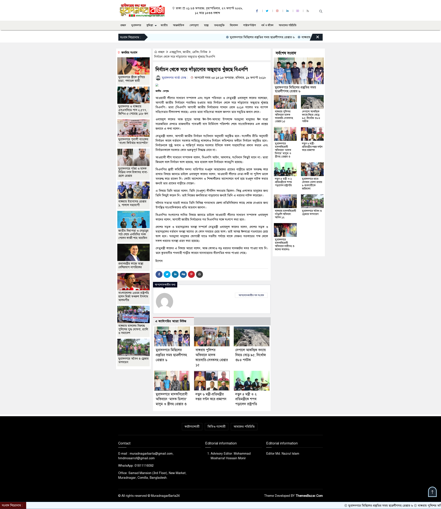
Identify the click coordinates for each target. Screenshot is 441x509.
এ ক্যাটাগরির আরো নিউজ (170, 321)
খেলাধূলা (194, 25)
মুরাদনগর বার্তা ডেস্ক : (174, 78)
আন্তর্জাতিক (178, 25)
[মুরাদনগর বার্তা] (142, 10)
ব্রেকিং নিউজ (199, 52)
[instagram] (278, 11)
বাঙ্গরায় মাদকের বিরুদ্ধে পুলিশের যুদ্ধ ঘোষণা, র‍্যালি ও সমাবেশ (133, 329)
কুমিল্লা (149, 25)
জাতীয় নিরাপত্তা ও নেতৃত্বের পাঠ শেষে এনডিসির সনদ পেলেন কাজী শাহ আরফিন (133, 234)
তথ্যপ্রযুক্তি (219, 25)
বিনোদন (234, 25)
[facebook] (257, 11)
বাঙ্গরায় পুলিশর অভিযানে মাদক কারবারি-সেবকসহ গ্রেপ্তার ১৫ (284, 116)
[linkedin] (288, 11)
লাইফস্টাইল (249, 25)
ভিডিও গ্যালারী (216, 426)
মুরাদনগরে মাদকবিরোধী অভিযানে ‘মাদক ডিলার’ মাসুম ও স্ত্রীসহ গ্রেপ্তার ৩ (171, 399)
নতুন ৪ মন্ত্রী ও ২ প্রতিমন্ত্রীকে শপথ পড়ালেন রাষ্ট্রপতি (246, 399)
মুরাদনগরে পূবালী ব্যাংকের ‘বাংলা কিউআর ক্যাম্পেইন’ (133, 141)
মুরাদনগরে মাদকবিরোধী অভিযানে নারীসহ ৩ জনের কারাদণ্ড (284, 244)
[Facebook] (159, 274)
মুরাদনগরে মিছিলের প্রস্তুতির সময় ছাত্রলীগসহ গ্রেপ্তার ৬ (239, 37)
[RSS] (308, 11)
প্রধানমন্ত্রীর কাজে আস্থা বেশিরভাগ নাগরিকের (130, 265)
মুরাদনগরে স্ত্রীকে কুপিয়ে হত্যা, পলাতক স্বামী (131, 79)
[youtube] (298, 11)
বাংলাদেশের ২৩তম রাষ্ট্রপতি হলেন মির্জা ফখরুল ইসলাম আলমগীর (133, 296)
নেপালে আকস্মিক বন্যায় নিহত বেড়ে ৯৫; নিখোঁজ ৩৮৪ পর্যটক (250, 355)
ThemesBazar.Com (309, 496)
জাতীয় (164, 25)
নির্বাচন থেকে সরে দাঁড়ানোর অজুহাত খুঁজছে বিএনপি (184, 57)
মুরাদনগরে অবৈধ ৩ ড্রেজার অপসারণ (312, 212)
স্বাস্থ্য (206, 25)
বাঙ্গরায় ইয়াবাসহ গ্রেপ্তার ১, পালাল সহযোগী (132, 203)
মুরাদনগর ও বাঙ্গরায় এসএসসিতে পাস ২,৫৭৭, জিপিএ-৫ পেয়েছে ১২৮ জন (133, 110)
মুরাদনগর (136, 25)
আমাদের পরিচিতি (287, 25)
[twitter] (267, 11)
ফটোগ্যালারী (192, 426)
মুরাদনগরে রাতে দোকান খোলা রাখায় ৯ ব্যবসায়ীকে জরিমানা (312, 183)
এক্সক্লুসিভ (175, 52)
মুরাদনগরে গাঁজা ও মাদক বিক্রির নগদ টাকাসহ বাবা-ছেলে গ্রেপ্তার (133, 172)
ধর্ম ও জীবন (267, 25)
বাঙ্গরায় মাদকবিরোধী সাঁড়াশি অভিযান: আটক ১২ (285, 214)
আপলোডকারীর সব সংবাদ (251, 295)
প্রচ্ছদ (123, 25)
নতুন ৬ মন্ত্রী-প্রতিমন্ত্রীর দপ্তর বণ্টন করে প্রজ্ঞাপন (312, 147)
